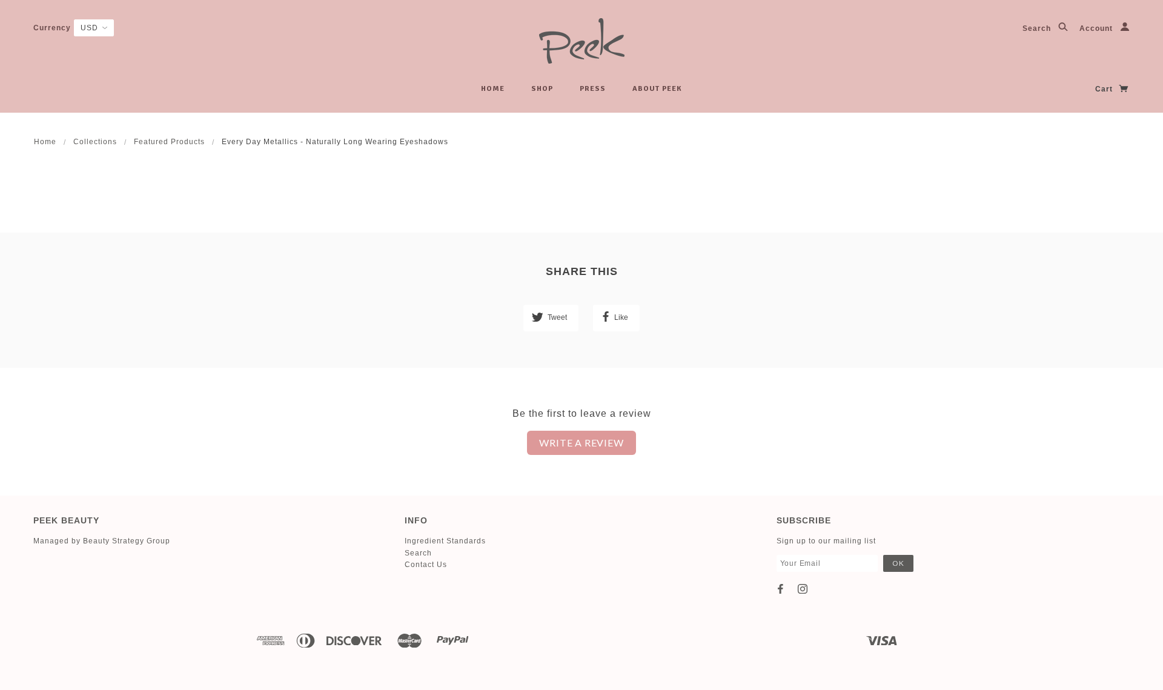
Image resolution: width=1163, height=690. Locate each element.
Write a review (581, 442)
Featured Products (169, 142)
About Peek (657, 88)
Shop (542, 88)
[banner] (582, 41)
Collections (95, 142)
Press (593, 88)
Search (1037, 28)
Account (1097, 28)
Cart (1105, 89)
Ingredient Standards (445, 541)
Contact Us (426, 564)
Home (493, 88)
